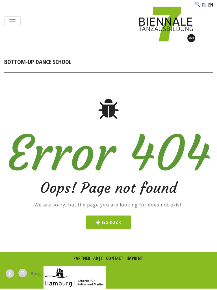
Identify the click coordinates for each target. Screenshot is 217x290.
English (210, 5)
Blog (36, 273)
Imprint (135, 258)
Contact (114, 258)
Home (10, 68)
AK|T (98, 258)
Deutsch (204, 5)
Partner (81, 258)
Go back (111, 222)
